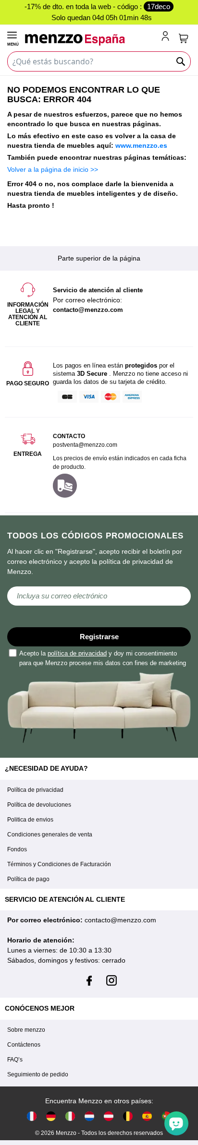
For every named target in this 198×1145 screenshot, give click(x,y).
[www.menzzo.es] (147, 1116)
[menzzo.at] (108, 1116)
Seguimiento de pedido (37, 1074)
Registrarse (99, 636)
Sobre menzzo (26, 1029)
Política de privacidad (35, 790)
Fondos (17, 849)
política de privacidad (77, 653)
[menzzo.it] (70, 1116)
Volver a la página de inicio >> (52, 169)
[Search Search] (181, 61)
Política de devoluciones (39, 804)
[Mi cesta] (183, 38)
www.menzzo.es (141, 145)
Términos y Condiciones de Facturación (59, 864)
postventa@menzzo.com (85, 444)
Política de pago (28, 879)
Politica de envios (30, 819)
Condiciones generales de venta (49, 834)
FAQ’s (15, 1059)
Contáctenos (23, 1044)
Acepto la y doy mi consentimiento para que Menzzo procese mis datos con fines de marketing (102, 658)
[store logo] (91, 39)
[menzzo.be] (127, 1116)
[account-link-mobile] (167, 37)
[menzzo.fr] (31, 1116)
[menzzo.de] (51, 1116)
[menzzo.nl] (89, 1116)
